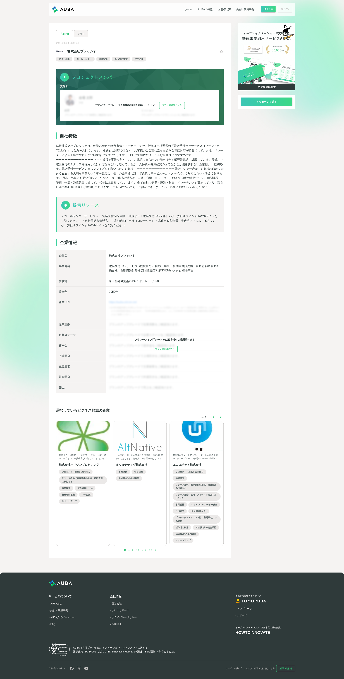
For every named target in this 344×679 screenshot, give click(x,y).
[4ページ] (138, 550)
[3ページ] (133, 550)
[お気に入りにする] (221, 51)
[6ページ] (146, 550)
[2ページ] (129, 550)
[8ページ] (155, 550)
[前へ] (213, 417)
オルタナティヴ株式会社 (131, 464)
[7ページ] (150, 550)
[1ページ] (125, 550)
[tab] (64, 33)
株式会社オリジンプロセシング (79, 464)
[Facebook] (72, 668)
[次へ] (221, 417)
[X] (79, 668)
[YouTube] (86, 668)
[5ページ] (142, 550)
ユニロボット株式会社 (187, 464)
